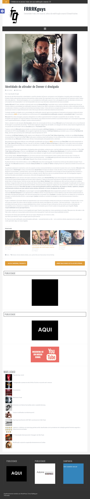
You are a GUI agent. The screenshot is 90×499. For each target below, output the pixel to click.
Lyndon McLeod (36, 255)
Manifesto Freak (17, 397)
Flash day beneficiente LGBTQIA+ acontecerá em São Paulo (29, 420)
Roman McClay (50, 255)
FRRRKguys (35, 8)
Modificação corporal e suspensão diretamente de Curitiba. (29, 442)
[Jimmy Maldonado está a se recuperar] (71, 237)
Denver (18, 255)
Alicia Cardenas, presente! (13, 245)
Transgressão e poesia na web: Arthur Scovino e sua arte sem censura (32, 382)
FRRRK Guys (18, 90)
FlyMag (33, 493)
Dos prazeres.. (17, 390)
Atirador (14, 255)
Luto (30, 255)
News (7, 255)
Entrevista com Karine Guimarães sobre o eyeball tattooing (29, 405)
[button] (2, 11)
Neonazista (43, 255)
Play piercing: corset (18, 375)
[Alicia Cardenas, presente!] (17, 237)
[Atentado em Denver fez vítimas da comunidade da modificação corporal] (44, 237)
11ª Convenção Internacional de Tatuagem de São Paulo (28, 435)
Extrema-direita (24, 255)
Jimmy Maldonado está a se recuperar (70, 245)
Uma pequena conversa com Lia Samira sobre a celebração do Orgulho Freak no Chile (35, 2)
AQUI (15, 114)
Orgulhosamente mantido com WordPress (15, 493)
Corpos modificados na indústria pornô (23, 412)
